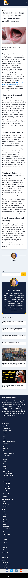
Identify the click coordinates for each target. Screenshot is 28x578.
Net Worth (7, 529)
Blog (4, 524)
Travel (4, 550)
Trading (5, 496)
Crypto (5, 461)
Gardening (6, 504)
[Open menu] (26, 3)
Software (5, 451)
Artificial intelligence (9, 441)
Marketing (6, 471)
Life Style (4, 519)
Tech (3, 436)
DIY (4, 501)
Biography (6, 526)
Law (5, 536)
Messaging (7, 486)
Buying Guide (5, 426)
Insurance (6, 466)
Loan (4, 468)
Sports (5, 547)
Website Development (9, 453)
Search (4, 271)
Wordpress (7, 455)
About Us (4, 560)
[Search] (23, 274)
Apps (4, 439)
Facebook (7, 483)
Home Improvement (7, 499)
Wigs (5, 542)
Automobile (6, 522)
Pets (4, 545)
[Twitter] (11, 570)
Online (4, 446)
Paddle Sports (7, 430)
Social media (6, 481)
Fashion (5, 539)
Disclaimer (5, 567)
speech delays (18, 147)
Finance (5, 464)
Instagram (7, 488)
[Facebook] (7, 570)
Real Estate (6, 494)
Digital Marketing (9, 473)
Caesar (4, 24)
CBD (4, 511)
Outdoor (5, 506)
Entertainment (7, 532)
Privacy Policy (6, 565)
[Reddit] (21, 570)
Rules (5, 433)
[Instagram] (16, 570)
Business (4, 459)
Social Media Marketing (10, 476)
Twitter (6, 491)
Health (4, 10)
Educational (6, 534)
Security (5, 448)
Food (4, 514)
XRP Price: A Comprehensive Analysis (11, 342)
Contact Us (5, 553)
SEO (5, 478)
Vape (4, 516)
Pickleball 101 (7, 428)
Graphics (5, 443)
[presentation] (14, 354)
